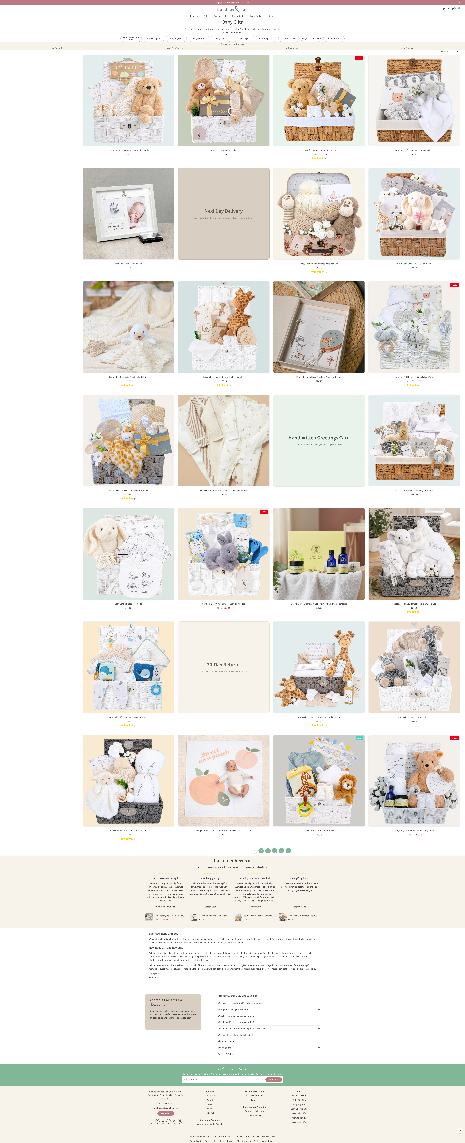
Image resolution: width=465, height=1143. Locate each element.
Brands (210, 1109)
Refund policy (196, 1141)
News (210, 1104)
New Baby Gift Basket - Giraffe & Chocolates (128, 490)
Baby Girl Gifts (299, 1100)
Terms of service (227, 1141)
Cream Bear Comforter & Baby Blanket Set (128, 377)
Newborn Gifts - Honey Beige (224, 150)
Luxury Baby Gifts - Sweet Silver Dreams (414, 263)
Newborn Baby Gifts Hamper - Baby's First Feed (223, 604)
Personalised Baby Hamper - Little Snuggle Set (414, 604)
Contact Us (165, 1113)
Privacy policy (211, 1141)
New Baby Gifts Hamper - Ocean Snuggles (128, 717)
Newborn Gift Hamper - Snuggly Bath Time (414, 377)
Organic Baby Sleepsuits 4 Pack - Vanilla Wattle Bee (223, 490)
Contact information (262, 1141)
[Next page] (288, 850)
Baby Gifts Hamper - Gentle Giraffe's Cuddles (223, 377)
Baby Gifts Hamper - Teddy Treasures (319, 150)
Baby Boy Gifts (299, 1104)
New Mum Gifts (299, 1122)
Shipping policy (244, 1141)
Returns (254, 1100)
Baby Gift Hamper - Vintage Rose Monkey (319, 263)
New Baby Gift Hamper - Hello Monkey (301, 916)
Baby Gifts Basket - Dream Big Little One (414, 490)
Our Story (210, 1096)
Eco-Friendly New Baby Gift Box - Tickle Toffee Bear (169, 916)
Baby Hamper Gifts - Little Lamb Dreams (128, 830)
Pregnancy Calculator (254, 1111)
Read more (154, 977)
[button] (85, 59)
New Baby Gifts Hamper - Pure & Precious (414, 150)
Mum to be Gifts (299, 1118)
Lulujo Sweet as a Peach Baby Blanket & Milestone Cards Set (223, 830)
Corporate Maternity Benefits (210, 1124)
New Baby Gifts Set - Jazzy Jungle (319, 830)
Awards (210, 1100)
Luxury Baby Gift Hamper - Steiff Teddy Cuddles (414, 830)
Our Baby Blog (254, 1116)
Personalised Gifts (299, 1096)
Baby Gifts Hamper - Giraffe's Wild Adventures (319, 717)
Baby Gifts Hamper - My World (128, 604)
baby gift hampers (224, 953)
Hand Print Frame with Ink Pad (128, 263)
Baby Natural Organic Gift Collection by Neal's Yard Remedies (319, 604)
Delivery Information (254, 1096)
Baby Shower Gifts (299, 1109)
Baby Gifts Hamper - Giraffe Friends (414, 717)
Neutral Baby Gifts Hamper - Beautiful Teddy (128, 150)
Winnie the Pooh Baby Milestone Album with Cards (319, 377)
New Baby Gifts (299, 1113)
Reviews (210, 1113)
